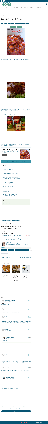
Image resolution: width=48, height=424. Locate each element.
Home (2, 15)
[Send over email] (25, 23)
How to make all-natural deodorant (25, 257)
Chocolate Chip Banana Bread (9, 228)
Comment (3, 393)
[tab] (14, 280)
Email (13, 406)
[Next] (29, 272)
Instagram (27, 235)
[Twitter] (2, 247)
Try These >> (8, 7)
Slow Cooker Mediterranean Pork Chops (15, 276)
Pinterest (4, 238)
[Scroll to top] (46, 421)
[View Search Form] (46, 4)
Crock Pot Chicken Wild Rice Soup (6, 257)
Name (2, 406)
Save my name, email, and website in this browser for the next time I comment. (13, 408)
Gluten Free (26, 7)
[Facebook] (1, 1)
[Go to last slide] (2, 272)
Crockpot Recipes (15, 7)
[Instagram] (3, 1)
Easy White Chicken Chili (8, 233)
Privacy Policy (12, 421)
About (3, 421)
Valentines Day (39, 7)
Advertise (6, 421)
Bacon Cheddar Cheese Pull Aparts (11, 226)
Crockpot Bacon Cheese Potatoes (10, 223)
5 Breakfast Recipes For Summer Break (25, 276)
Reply (30, 300)
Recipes (4, 15)
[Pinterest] (5, 1)
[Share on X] (18, 23)
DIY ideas (21, 7)
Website (23, 406)
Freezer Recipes (32, 7)
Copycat (7, 15)
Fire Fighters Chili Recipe (8, 231)
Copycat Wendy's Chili (4, 252)
